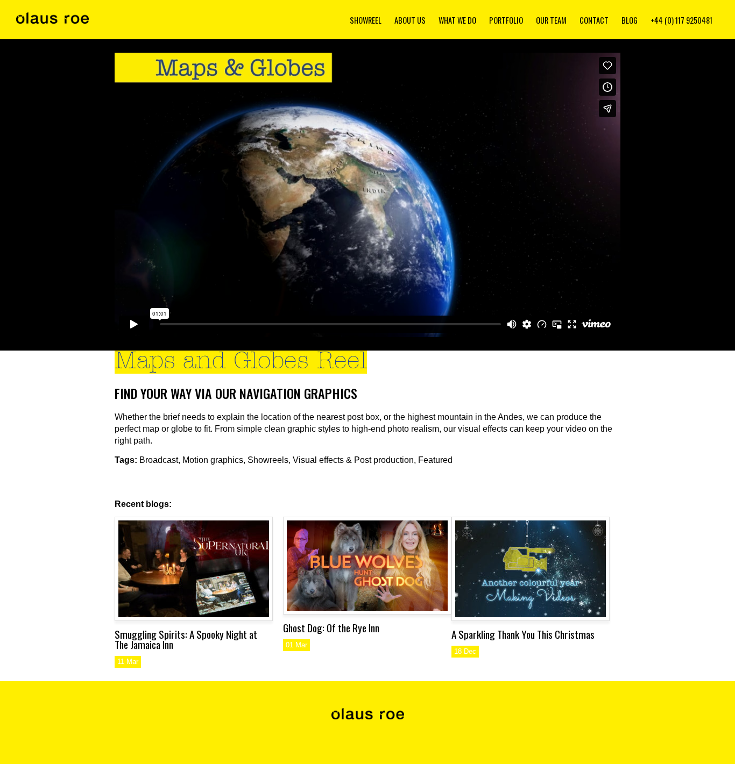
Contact (594, 20)
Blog (629, 20)
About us (410, 20)
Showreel (365, 20)
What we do (457, 20)
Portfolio (506, 20)
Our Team (551, 20)
